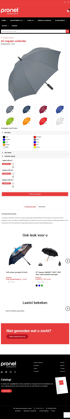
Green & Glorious (44, 20)
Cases (35, 368)
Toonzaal (36, 371)
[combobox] (35, 31)
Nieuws (62, 365)
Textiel (4, 26)
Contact (62, 362)
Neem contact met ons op (17, 336)
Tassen (14, 26)
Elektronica (60, 20)
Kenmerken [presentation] (42, 206)
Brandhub (36, 365)
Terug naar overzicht (8, 37)
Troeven (62, 368)
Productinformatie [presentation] (30, 206)
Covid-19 (30, 20)
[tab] (30, 206)
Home (4, 20)
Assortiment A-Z (16, 20)
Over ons (62, 371)
